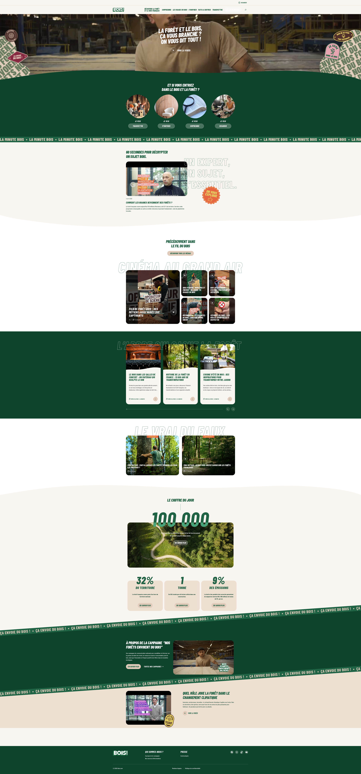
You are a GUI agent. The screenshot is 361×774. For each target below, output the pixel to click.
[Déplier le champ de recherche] (245, 9)
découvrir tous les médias (180, 253)
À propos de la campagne (152, 756)
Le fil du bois (234, 10)
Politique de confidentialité (192, 768)
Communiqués (184, 756)
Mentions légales (177, 768)
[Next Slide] (233, 409)
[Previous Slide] (228, 409)
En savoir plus (180, 543)
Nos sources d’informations (153, 758)
